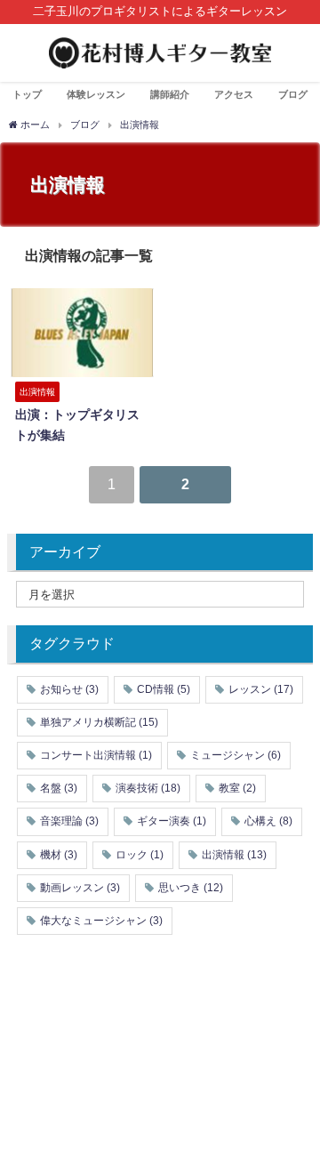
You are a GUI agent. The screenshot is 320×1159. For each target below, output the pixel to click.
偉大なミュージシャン (101, 920)
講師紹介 (169, 94)
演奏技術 (148, 788)
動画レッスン (80, 887)
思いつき (190, 887)
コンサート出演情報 (96, 755)
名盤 (58, 788)
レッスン (260, 689)
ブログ (293, 94)
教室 (237, 788)
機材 (58, 854)
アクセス (233, 94)
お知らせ (69, 689)
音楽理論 (69, 821)
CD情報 (163, 689)
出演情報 (234, 854)
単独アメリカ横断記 (99, 722)
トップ (27, 94)
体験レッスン (96, 94)
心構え (268, 821)
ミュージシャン (235, 755)
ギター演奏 (171, 821)
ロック (140, 854)
